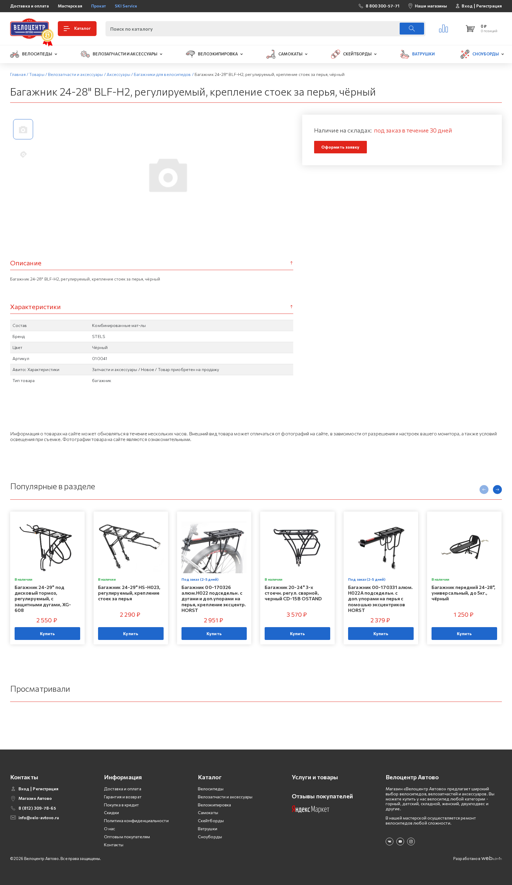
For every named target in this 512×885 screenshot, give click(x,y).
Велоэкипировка (214, 804)
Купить (47, 633)
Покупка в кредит (121, 804)
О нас (109, 828)
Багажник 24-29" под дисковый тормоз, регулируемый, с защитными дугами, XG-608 (43, 598)
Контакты (113, 844)
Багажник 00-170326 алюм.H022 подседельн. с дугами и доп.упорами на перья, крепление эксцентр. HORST (213, 598)
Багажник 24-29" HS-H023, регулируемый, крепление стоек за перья (129, 592)
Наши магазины (431, 5)
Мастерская (70, 5)
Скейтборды (211, 820)
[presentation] (484, 489)
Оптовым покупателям (127, 836)
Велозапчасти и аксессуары (225, 796)
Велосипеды (211, 788)
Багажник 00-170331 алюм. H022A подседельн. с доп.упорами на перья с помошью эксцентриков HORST (380, 598)
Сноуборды (210, 836)
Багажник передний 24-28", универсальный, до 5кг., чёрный (464, 592)
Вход (467, 6)
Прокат (98, 5)
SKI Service (126, 5)
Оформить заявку (340, 146)
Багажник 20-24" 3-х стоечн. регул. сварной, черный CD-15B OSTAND (293, 592)
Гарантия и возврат (123, 796)
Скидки (111, 812)
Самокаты (208, 812)
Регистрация (489, 6)
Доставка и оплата (29, 5)
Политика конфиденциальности (136, 820)
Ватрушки (207, 828)
